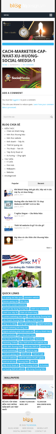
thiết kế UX (25, 354)
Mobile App (42, 428)
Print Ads (10, 165)
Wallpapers (11, 169)
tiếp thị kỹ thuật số (10, 365)
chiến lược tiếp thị (10, 313)
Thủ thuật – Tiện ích (15, 149)
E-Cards (10, 162)
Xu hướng (44, 365)
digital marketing (44, 324)
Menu (6, 15)
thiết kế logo (32, 350)
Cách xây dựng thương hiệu (39, 316)
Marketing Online (10, 343)
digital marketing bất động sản (15, 328)
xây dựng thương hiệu (36, 369)
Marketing (39, 339)
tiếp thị (34, 361)
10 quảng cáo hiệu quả (12, 297)
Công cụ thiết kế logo (34, 320)
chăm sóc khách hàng (28, 313)
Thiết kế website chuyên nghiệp (31, 358)
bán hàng (24, 301)
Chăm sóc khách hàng (15, 131)
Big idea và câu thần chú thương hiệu (31, 237)
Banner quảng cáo (10, 301)
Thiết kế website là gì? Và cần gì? (29, 225)
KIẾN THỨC (9, 128)
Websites (10, 172)
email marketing (9, 335)
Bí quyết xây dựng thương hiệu (16, 309)
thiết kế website (9, 358)
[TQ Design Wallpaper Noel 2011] (45, 391)
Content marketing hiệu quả (14, 316)
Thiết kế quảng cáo (14, 145)
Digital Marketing (22, 431)
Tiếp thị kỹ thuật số (15, 152)
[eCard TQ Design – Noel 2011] (28, 391)
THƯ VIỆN (8, 159)
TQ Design (31, 425)
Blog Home (13, 428)
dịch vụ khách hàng (43, 331)
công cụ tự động (9, 324)
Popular (15, 183)
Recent (41, 183)
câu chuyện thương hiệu (13, 320)
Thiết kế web (38, 354)
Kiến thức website (14, 138)
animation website (31, 297)
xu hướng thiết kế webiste (13, 369)
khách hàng (28, 339)
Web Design (27, 428)
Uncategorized (10, 176)
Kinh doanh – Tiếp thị (15, 142)
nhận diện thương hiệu (12, 346)
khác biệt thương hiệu (12, 339)
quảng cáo (45, 346)
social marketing (9, 350)
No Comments (28, 65)
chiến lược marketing (39, 309)
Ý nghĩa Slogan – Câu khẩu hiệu (28, 213)
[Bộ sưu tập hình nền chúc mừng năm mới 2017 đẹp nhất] (10, 391)
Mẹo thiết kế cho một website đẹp (33, 343)
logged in (16, 100)
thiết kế (21, 350)
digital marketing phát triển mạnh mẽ (18, 331)
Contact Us (40, 431)
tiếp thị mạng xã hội (29, 365)
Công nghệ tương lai (27, 324)
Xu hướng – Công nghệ (16, 156)
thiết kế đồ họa (9, 361)
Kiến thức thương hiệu (16, 135)
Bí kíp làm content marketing (14, 305)
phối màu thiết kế (31, 346)
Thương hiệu (23, 361)
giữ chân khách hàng (26, 335)
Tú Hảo (4, 65)
